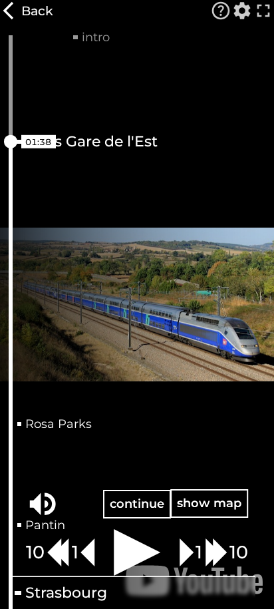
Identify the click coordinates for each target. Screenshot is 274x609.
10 (35, 552)
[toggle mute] (42, 503)
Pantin (45, 525)
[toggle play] (137, 552)
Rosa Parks (58, 424)
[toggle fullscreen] (263, 10)
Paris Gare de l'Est (91, 141)
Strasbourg (66, 593)
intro (96, 37)
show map (209, 503)
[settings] (242, 10)
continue (137, 503)
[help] (220, 10)
